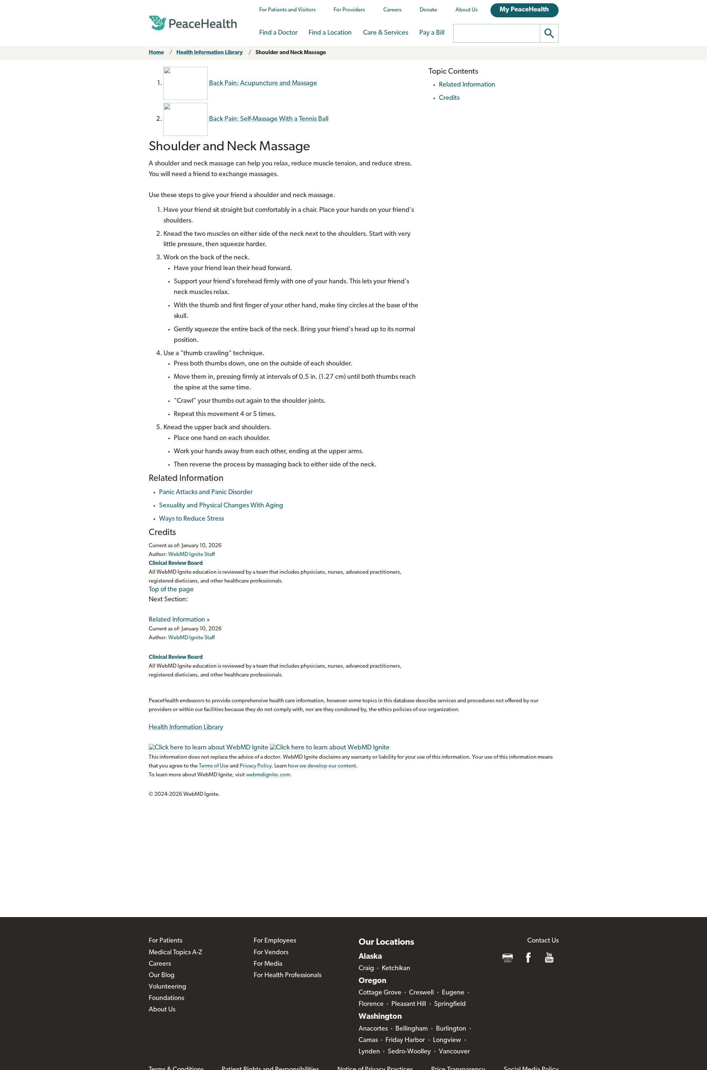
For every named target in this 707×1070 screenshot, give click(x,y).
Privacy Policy (255, 766)
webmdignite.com (268, 775)
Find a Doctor (278, 33)
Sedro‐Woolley (409, 1052)
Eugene (453, 993)
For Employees (275, 941)
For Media (268, 964)
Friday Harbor (405, 1040)
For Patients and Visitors (287, 10)
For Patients (165, 941)
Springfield (450, 1004)
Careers (392, 10)
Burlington (451, 1029)
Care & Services (385, 33)
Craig (366, 968)
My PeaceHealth (524, 10)
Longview (447, 1040)
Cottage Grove (380, 993)
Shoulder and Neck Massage (291, 53)
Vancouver (454, 1052)
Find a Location (330, 33)
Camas (368, 1040)
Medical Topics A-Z (175, 953)
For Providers (349, 10)
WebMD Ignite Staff (191, 638)
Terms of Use (214, 766)
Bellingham (411, 1029)
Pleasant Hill (408, 1004)
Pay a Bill (431, 33)
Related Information (177, 620)
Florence (371, 1004)
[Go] (549, 33)
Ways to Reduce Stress (191, 519)
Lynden (369, 1052)
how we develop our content (322, 766)
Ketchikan (396, 968)
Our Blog (162, 975)
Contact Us (543, 941)
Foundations (166, 998)
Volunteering (167, 987)
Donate (428, 10)
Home (156, 53)
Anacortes (373, 1029)
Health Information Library (209, 53)
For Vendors (271, 953)
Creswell (421, 993)
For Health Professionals (287, 975)
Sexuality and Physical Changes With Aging (221, 506)
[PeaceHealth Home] (193, 23)
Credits (449, 98)
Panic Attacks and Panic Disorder (206, 492)
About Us (466, 10)
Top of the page (171, 590)
